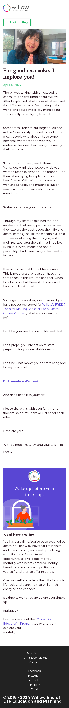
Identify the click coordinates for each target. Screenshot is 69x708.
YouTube (35, 680)
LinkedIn (34, 684)
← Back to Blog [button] (17, 22)
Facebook (34, 671)
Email (34, 689)
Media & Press (34, 653)
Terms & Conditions (34, 657)
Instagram (34, 675)
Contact (34, 662)
